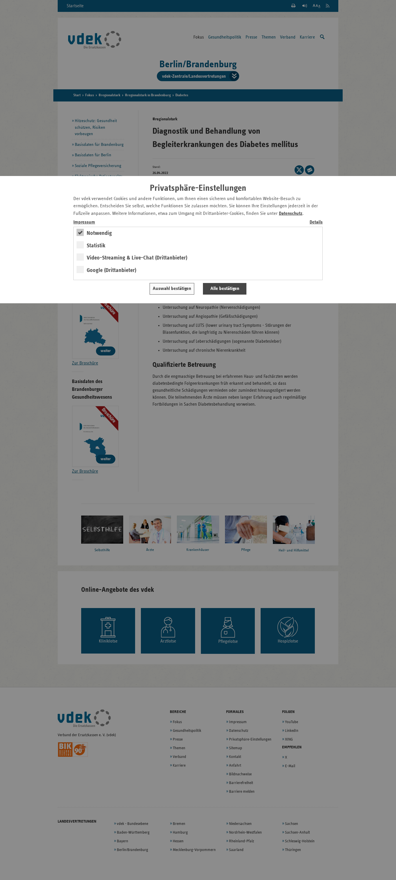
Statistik (96, 245)
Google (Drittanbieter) (111, 270)
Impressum (84, 222)
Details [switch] (316, 222)
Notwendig (99, 233)
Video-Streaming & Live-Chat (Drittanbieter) (137, 258)
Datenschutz (290, 213)
